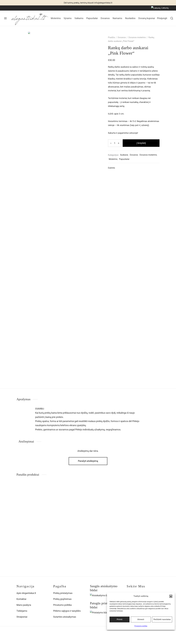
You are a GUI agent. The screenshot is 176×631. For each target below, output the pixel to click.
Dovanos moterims (137, 37)
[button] (171, 596)
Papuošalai (92, 18)
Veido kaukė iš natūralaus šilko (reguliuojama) (63, 542)
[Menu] (5, 18)
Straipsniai (21, 616)
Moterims (56, 18)
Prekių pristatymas (62, 593)
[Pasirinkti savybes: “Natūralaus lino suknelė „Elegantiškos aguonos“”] (118, 488)
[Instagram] (11, 8)
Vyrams (68, 18)
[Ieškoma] (171, 18)
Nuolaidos (130, 18)
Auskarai (124, 155)
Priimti (119, 619)
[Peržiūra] (45, 494)
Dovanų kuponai (146, 18)
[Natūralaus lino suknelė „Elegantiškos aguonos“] (106, 508)
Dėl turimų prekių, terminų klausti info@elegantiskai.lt (88, 3)
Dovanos (105, 18)
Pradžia (111, 37)
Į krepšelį (141, 143)
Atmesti (140, 619)
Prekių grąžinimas (62, 599)
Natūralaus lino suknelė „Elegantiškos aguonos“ (106, 540)
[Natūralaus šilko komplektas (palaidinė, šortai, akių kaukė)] (143, 508)
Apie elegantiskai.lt (26, 593)
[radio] (54, 554)
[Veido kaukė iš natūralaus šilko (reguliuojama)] (69, 508)
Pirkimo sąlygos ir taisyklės (67, 610)
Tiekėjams (21, 610)
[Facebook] (6, 8)
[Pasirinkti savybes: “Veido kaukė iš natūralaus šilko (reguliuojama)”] (82, 488)
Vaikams (78, 18)
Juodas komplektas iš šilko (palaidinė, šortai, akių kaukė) (32, 542)
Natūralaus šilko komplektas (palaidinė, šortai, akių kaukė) (142, 542)
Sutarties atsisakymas (64, 616)
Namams (117, 18)
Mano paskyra (23, 605)
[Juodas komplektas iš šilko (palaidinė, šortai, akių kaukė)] (32, 508)
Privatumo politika (140, 626)
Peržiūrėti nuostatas (162, 619)
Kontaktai (21, 599)
